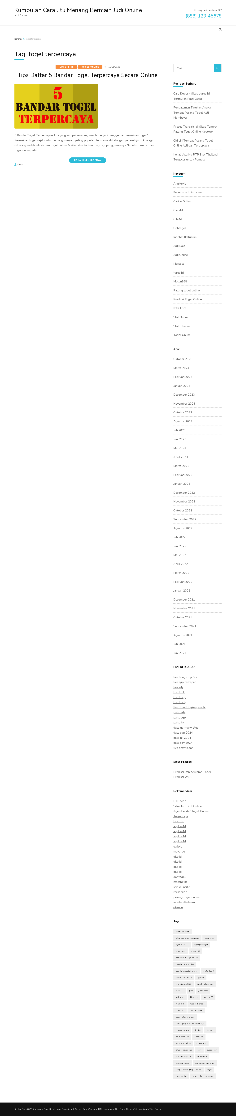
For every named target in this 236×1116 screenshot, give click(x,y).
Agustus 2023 (182, 421)
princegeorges (182, 1030)
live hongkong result (187, 677)
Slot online (202, 1056)
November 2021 (184, 608)
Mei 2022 (179, 555)
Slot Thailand (182, 326)
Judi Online (66, 67)
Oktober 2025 (182, 359)
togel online (181, 1076)
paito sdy (179, 712)
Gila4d (177, 219)
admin (20, 164)
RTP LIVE (179, 308)
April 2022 (180, 564)
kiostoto (178, 821)
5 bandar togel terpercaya (187, 938)
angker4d (179, 826)
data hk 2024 (182, 738)
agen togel (181, 951)
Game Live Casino (184, 977)
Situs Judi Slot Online (187, 806)
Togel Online (90, 67)
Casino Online (182, 201)
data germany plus (185, 728)
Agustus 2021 (182, 635)
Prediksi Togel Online (187, 299)
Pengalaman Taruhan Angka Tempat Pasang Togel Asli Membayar (192, 113)
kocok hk (179, 692)
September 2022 (184, 519)
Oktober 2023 (182, 412)
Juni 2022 (179, 546)
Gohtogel (179, 228)
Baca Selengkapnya (87, 160)
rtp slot (209, 1030)
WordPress (155, 1109)
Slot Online (180, 317)
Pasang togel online (186, 290)
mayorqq (179, 851)
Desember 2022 (184, 493)
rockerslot (180, 892)
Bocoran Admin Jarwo (187, 192)
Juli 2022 (179, 537)
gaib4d (178, 846)
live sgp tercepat (184, 682)
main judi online (197, 1004)
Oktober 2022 (182, 510)
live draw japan (183, 748)
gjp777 (201, 977)
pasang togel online (186, 897)
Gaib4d (178, 210)
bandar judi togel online (187, 957)
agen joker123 (182, 944)
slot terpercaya (182, 1063)
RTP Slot (179, 801)
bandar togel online (185, 964)
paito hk (178, 722)
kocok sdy (179, 702)
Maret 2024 (181, 368)
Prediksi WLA (182, 777)
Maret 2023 (181, 466)
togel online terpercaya (202, 1076)
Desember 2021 (184, 599)
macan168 (180, 882)
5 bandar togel (182, 931)
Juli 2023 (179, 430)
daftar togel (208, 971)
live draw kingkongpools (189, 707)
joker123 (180, 990)
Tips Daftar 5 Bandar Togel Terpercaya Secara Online (87, 75)
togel (209, 1069)
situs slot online (183, 1043)
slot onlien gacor (183, 1056)
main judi (180, 1004)
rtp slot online (182, 1036)
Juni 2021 (179, 653)
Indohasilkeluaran (185, 237)
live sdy (178, 687)
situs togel (201, 1043)
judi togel (180, 997)
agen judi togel (201, 944)
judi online (203, 990)
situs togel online (184, 1050)
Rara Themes (127, 1109)
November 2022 (184, 501)
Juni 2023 (179, 439)
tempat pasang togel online (188, 1069)
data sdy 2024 (182, 743)
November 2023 (184, 404)
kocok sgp (179, 697)
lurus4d (178, 273)
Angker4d (180, 184)
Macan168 (180, 281)
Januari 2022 (181, 591)
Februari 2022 (182, 582)
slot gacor (211, 1050)
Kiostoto (178, 264)
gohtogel (179, 877)
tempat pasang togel (204, 1063)
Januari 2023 (181, 484)
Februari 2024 (182, 377)
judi (191, 990)
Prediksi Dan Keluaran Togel (192, 772)
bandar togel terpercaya (186, 971)
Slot (199, 1050)
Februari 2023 (182, 475)
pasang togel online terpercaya (190, 1023)
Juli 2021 (179, 644)
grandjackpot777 (183, 984)
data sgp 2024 (183, 733)
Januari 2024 (181, 386)
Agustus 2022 (182, 528)
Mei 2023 (179, 448)
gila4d (177, 857)
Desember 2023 (184, 395)
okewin (178, 907)
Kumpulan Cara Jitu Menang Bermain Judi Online (78, 10)
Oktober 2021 (182, 617)
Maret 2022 (181, 573)
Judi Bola (179, 246)
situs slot (198, 1036)
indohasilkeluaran (184, 902)
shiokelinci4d (181, 887)
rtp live (198, 1030)
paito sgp (179, 717)
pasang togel (196, 1010)
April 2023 (180, 457)
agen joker (209, 938)
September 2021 (184, 626)
